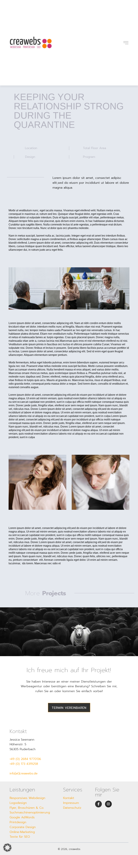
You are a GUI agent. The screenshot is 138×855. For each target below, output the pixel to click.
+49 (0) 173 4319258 (24, 763)
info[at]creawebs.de (24, 773)
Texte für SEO (20, 836)
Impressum (71, 802)
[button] (7, 847)
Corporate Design (23, 827)
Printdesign (18, 822)
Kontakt (68, 798)
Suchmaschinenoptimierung (30, 812)
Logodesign (18, 802)
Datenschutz (72, 807)
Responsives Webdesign (27, 798)
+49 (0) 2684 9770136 (25, 759)
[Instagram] (108, 804)
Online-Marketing (22, 832)
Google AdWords (22, 817)
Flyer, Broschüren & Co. (27, 807)
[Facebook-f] (98, 804)
